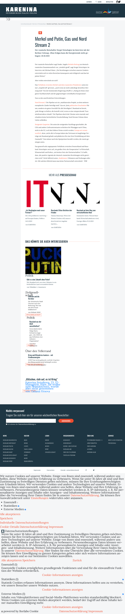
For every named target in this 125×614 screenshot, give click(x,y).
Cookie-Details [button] (10, 526)
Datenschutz (50, 470)
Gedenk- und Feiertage (70, 446)
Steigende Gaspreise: (42, 124)
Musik (26, 458)
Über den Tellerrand (69, 452)
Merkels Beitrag (73, 64)
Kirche (47, 440)
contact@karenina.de (72, 470)
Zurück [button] (77, 560)
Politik (29, 275)
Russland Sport (7, 461)
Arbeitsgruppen (92, 443)
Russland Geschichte (9, 458)
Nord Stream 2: (40, 102)
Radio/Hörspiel (28, 461)
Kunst (26, 455)
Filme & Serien (28, 449)
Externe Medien (14, 509)
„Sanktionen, (62, 158)
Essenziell (10, 502)
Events (26, 446)
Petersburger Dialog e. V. (95, 440)
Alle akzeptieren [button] (10, 514)
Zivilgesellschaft (33, 315)
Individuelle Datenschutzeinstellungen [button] (24, 522)
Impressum (37, 470)
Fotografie (27, 452)
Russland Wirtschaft (9, 443)
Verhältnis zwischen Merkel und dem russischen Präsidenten (60, 85)
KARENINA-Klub (91, 452)
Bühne (26, 443)
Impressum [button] (56, 526)
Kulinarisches (49, 443)
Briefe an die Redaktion (115, 440)
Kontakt (63, 470)
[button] (62, 575)
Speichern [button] (6, 518)
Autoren (89, 2)
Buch (25, 440)
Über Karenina (91, 446)
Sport (47, 449)
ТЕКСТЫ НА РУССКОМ (69, 455)
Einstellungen (39, 498)
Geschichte (66, 440)
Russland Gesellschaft (10, 455)
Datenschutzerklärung (26, 424)
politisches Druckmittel (78, 105)
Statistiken (11, 505)
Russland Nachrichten (10, 440)
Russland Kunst (8, 452)
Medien (47, 446)
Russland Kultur (8, 449)
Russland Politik (8, 446)
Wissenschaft (67, 443)
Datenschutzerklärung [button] (34, 526)
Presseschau (112, 443)
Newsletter (109, 2)
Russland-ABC (67, 449)
